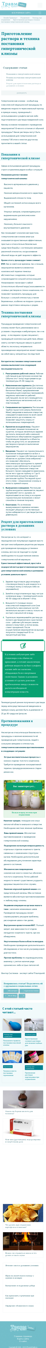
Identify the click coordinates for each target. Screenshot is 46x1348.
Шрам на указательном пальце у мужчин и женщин (19, 1277)
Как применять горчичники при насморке (19, 1297)
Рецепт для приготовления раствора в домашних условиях (23, 84)
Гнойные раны (31, 1034)
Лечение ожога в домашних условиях (22, 1265)
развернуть (22, 93)
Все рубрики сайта (21, 13)
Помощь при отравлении (8, 1035)
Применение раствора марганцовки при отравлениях (32, 1076)
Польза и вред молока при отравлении (24, 813)
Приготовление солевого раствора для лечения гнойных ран (33, 1042)
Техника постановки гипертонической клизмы (23, 79)
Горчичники (8, 1066)
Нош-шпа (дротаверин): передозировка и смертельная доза (22, 1140)
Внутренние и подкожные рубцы (20, 1286)
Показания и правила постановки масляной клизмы (12, 1043)
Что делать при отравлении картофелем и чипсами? (18, 1226)
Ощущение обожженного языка (19, 1306)
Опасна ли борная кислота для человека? (19, 1112)
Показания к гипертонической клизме (23, 74)
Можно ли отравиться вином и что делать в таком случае (21, 1254)
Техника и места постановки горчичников (9, 1073)
